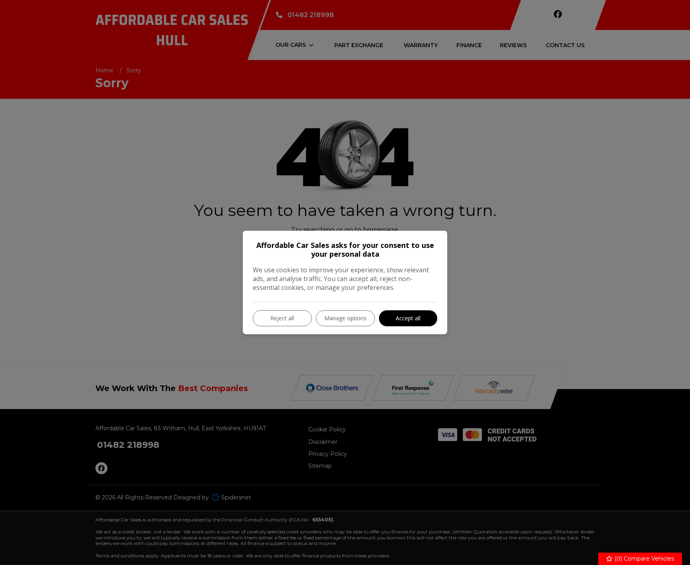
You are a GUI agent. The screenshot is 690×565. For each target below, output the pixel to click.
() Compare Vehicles (643, 558)
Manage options (345, 318)
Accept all (408, 318)
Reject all (282, 318)
